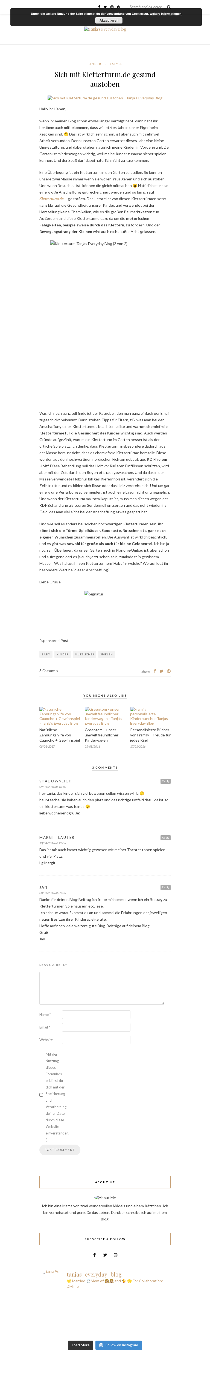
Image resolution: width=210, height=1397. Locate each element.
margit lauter (57, 837)
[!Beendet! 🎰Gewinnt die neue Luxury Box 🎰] (73, 1334)
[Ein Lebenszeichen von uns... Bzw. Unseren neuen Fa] (73, 1299)
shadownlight (57, 781)
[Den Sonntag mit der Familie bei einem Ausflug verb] (137, 1313)
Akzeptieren (109, 20)
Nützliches (84, 654)
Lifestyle (113, 63)
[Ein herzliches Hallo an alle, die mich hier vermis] (137, 1327)
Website (46, 1040)
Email (44, 1027)
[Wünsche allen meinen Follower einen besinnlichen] (137, 1299)
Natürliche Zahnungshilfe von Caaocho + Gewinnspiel (59, 734)
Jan (43, 887)
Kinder (94, 63)
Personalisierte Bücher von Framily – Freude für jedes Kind (150, 734)
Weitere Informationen (166, 13)
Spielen (106, 654)
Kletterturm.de (51, 198)
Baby (46, 654)
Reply (165, 781)
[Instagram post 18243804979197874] (73, 1320)
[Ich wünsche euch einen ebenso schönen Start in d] (137, 1334)
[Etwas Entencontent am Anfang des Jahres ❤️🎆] (73, 1327)
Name (45, 1014)
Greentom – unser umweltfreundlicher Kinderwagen (101, 734)
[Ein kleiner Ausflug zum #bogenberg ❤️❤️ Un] (137, 1306)
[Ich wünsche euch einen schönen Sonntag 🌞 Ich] (73, 1306)
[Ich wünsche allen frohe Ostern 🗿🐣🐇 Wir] (73, 1313)
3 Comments (48, 671)
